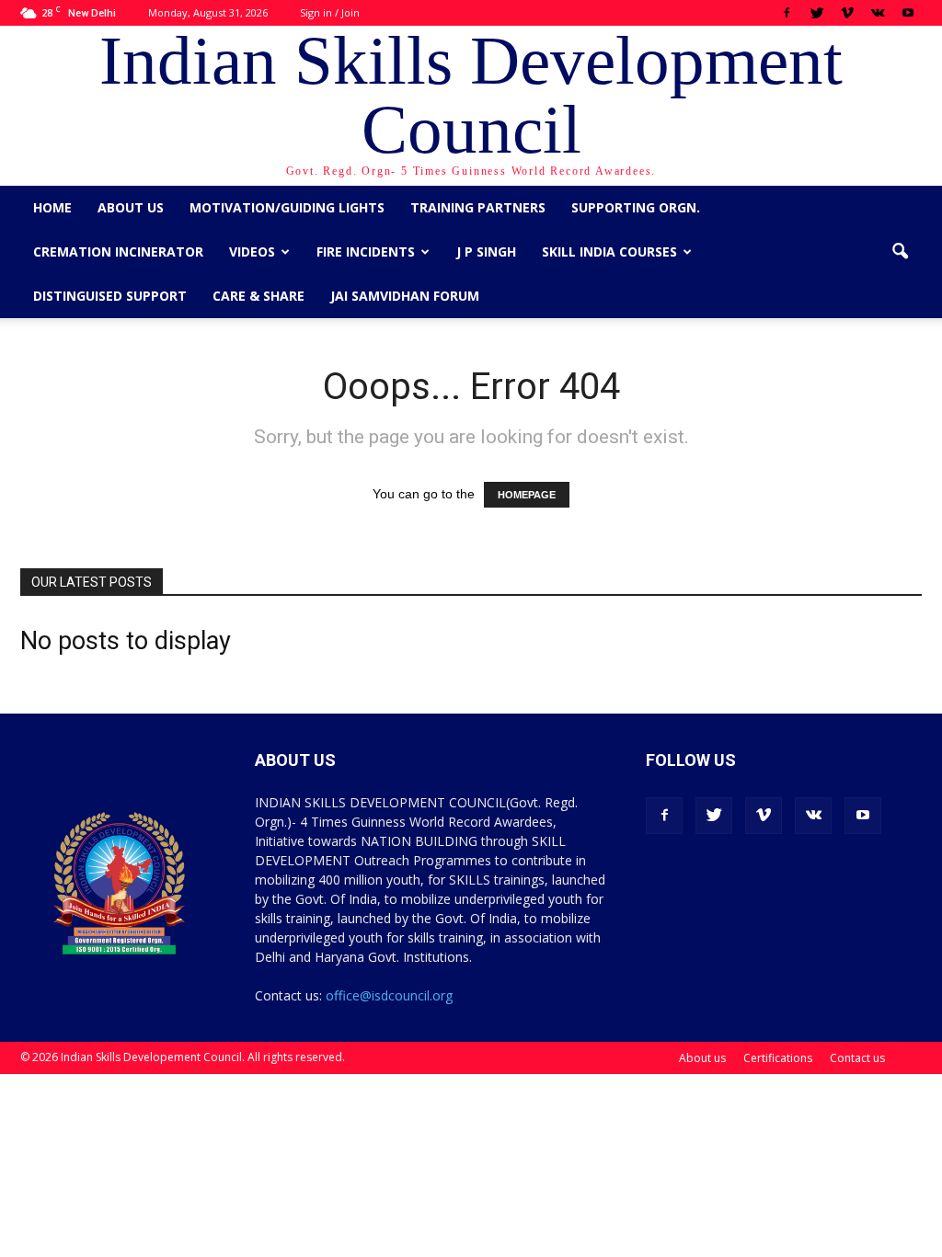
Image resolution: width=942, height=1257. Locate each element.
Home (52, 207)
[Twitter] (817, 13)
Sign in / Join (330, 12)
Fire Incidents (365, 251)
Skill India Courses (609, 251)
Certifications (777, 1058)
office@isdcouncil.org (389, 995)
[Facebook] (786, 13)
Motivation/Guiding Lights (287, 207)
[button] (900, 252)
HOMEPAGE (527, 494)
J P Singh (486, 251)
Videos (252, 251)
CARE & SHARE (258, 295)
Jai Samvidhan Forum (404, 295)
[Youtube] (908, 13)
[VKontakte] (877, 13)
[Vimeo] (847, 13)
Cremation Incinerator (118, 251)
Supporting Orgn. (635, 207)
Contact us (857, 1058)
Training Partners (478, 207)
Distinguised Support (110, 295)
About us (131, 207)
